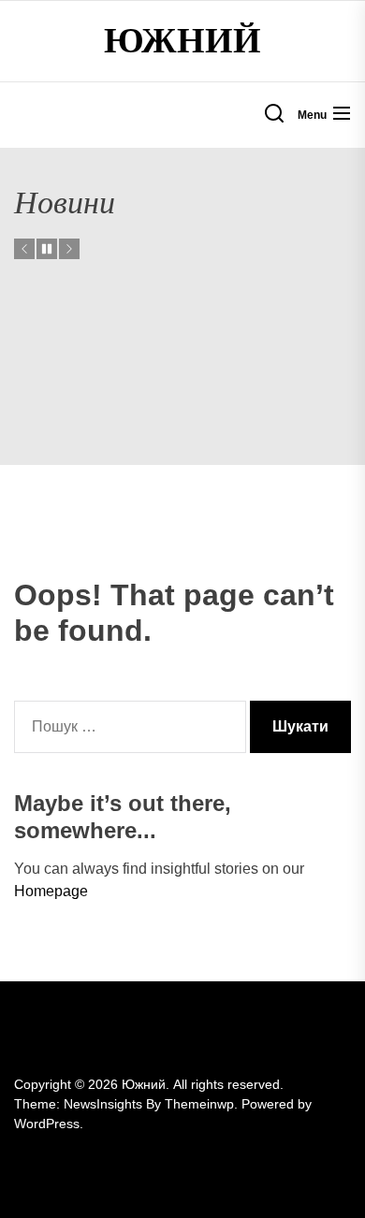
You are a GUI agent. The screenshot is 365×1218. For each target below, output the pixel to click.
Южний (182, 40)
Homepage (51, 891)
